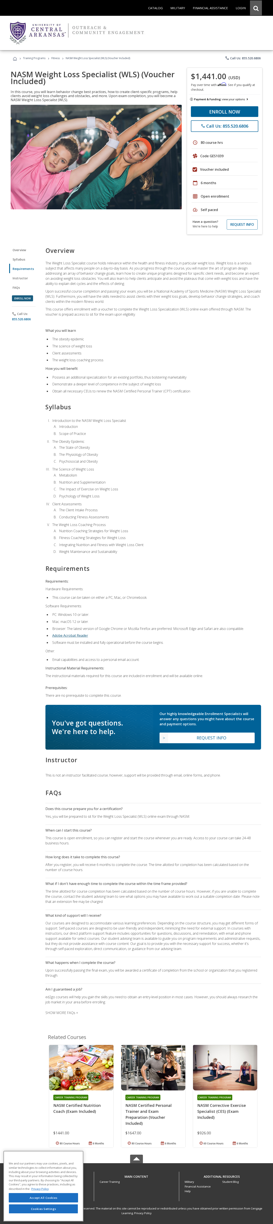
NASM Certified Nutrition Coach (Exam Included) (77, 1108)
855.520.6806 (21, 319)
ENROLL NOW (224, 111)
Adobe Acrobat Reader (70, 635)
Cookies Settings (43, 1209)
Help (188, 1191)
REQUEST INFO (242, 224)
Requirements (23, 269)
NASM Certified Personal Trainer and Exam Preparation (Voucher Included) (148, 1114)
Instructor (20, 278)
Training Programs (34, 58)
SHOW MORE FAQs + (61, 1012)
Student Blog (230, 1182)
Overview (19, 250)
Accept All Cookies (43, 1198)
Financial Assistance (198, 1186)
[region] (43, 1186)
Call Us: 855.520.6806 (243, 58)
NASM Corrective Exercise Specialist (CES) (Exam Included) (221, 1111)
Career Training (110, 1182)
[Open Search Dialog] (256, 7)
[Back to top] (136, 1176)
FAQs (16, 288)
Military (189, 1182)
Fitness (55, 58)
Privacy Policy (143, 1213)
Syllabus (19, 259)
